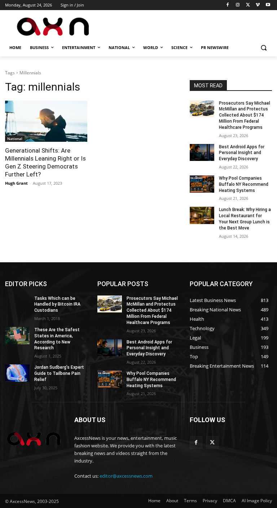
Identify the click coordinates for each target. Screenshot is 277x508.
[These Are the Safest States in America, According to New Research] (17, 335)
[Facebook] (228, 5)
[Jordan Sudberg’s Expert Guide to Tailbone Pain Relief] (17, 373)
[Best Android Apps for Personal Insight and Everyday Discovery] (202, 152)
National (14, 138)
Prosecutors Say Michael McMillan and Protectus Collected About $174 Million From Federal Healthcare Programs (244, 115)
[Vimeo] (258, 5)
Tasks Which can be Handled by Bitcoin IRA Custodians (57, 304)
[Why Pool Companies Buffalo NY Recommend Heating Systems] (202, 184)
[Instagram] (238, 5)
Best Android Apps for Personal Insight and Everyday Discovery (241, 153)
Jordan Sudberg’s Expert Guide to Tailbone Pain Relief (59, 373)
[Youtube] (268, 5)
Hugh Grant (16, 183)
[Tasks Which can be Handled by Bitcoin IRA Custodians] (17, 304)
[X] (248, 5)
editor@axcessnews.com (126, 476)
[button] (263, 47)
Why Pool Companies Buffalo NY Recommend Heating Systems (243, 184)
